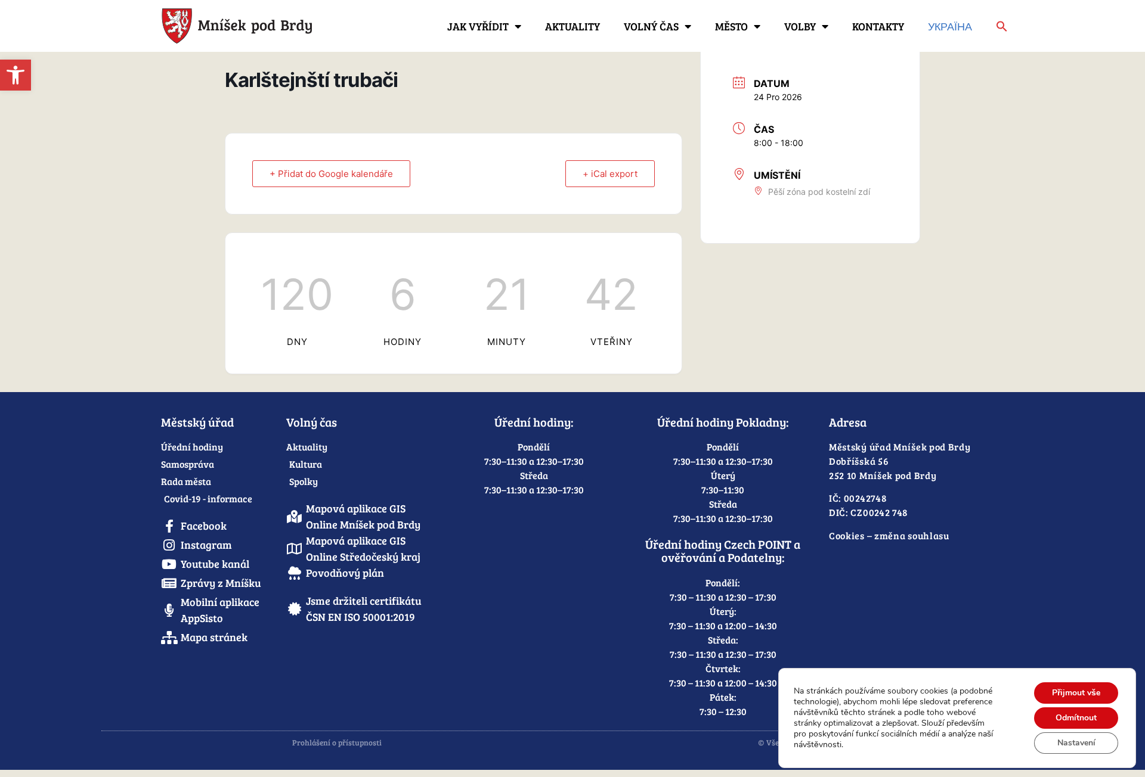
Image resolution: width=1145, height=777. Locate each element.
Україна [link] (950, 26)
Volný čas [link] (651, 26)
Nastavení (1076, 742)
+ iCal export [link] (610, 173)
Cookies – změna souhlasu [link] (889, 535)
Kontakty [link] (878, 26)
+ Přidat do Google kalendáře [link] (331, 173)
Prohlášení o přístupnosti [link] (337, 742)
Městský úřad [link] (197, 422)
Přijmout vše (1076, 692)
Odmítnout (1076, 717)
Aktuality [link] (572, 26)
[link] (15, 75)
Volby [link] (800, 26)
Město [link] (731, 26)
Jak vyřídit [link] (478, 26)
